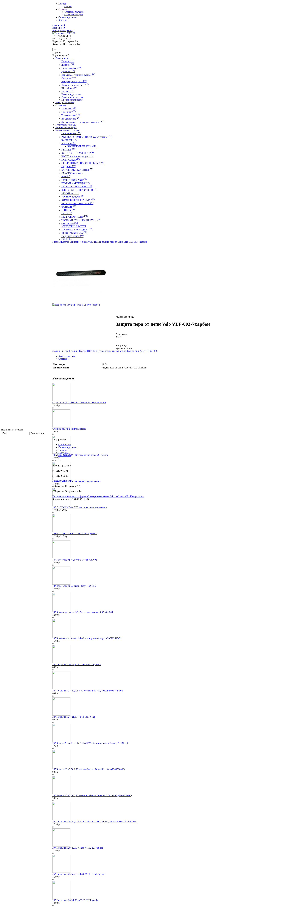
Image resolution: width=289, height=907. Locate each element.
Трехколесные (70, 115)
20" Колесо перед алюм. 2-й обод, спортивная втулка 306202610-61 (86, 638)
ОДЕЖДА (66, 239)
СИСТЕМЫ (69, 223)
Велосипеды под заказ (72, 97)
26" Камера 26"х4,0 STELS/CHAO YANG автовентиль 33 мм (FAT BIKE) (90, 743)
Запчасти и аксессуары (67, 130)
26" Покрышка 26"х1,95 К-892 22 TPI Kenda (75, 900)
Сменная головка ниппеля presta (69, 428)
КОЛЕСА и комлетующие (77, 156)
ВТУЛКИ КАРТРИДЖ (75, 183)
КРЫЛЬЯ (68, 149)
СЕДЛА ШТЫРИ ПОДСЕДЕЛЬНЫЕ (82, 163)
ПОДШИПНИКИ (72, 236)
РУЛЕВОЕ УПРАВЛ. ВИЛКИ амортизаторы (86, 137)
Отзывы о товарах (73, 14)
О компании (64, 444)
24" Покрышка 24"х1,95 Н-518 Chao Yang (73, 717)
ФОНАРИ (68, 206)
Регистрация (66, 30)
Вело (65, 176)
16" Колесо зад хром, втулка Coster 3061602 (74, 559)
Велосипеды (61, 58)
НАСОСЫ (68, 143)
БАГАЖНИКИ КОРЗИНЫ (77, 170)
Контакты (63, 452)
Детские (68, 71)
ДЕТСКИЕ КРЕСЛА (74, 233)
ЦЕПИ (66, 213)
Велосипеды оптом (71, 94)
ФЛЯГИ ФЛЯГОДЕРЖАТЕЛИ (79, 190)
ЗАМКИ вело (70, 193)
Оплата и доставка (68, 447)
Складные (68, 78)
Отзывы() (63, 358)
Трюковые (68, 108)
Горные (67, 61)
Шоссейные (68, 88)
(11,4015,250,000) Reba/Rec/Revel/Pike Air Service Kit (79, 402)
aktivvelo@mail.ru (61, 481)
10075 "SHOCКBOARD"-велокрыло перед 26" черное (80, 455)
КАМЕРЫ (69, 140)
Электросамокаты (64, 102)
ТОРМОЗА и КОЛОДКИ (76, 229)
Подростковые (71, 68)
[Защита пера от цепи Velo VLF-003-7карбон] (82, 302)
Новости (62, 450)
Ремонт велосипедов (66, 127)
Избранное (58, 27)
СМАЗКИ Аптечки (73, 173)
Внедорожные (70, 118)
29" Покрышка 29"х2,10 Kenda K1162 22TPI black (77, 847)
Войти (55, 30)
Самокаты (60, 105)
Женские (67, 65)
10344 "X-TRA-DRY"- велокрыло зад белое (74, 533)
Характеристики (66, 356)
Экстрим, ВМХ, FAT (74, 81)
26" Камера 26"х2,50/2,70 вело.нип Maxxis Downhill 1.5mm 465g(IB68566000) (92, 795)
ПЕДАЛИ (68, 166)
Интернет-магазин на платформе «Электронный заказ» (81, 496)
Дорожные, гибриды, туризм (78, 75)
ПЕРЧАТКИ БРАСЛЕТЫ (76, 186)
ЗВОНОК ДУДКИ (72, 196)
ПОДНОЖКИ (70, 159)
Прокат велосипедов (72, 99)
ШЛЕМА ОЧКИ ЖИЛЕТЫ (77, 203)
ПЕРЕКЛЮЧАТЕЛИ (74, 217)
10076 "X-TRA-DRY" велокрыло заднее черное (76, 481)
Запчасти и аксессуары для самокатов (82, 122)
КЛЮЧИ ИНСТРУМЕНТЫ (77, 153)
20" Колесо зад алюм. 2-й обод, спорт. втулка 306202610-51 (82, 612)
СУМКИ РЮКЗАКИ (74, 180)
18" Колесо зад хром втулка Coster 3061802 (74, 586)
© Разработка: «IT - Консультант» (127, 496)
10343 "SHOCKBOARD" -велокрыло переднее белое (79, 507)
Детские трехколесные (75, 85)
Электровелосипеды (65, 124)
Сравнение (58, 25)
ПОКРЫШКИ (71, 133)
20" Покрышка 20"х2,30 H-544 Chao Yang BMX (76, 664)
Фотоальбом (64, 455)
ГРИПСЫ (68, 210)
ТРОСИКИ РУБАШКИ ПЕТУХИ (80, 220)
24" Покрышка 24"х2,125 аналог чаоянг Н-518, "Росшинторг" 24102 (87, 690)
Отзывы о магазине (74, 12)
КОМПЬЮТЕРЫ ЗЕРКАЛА (82, 146)
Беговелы (67, 91)
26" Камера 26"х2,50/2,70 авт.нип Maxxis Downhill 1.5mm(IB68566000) (88, 769)
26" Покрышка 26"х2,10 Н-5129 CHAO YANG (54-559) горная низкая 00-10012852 (94, 821)
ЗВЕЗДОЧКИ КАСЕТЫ (73, 226)
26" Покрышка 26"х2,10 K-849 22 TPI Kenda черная (79, 874)
